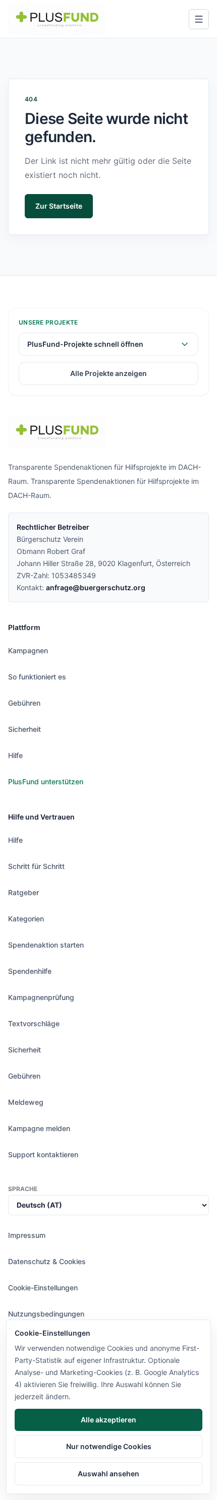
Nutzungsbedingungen (46, 1313)
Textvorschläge (34, 1023)
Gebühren (24, 703)
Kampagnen (28, 650)
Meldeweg (25, 1102)
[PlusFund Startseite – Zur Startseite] (56, 19)
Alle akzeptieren (108, 1419)
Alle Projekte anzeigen (108, 373)
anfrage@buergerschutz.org (95, 587)
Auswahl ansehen (108, 1473)
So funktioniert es (37, 676)
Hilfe (15, 755)
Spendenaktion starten (46, 945)
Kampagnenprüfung (41, 997)
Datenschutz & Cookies (47, 1261)
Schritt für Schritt (36, 866)
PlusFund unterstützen (45, 781)
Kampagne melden (39, 1128)
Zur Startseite (58, 206)
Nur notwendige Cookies (108, 1446)
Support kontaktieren (43, 1154)
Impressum (26, 1235)
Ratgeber (23, 892)
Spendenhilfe (29, 971)
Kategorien (26, 918)
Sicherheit (24, 729)
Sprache (22, 1189)
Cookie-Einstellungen (43, 1287)
